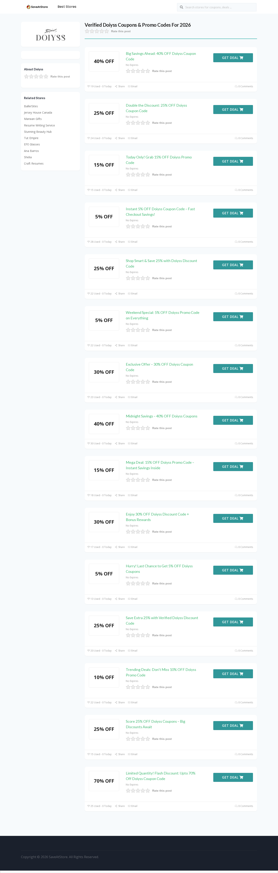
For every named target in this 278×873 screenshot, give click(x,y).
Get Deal (231, 57)
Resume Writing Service (39, 125)
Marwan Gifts (33, 119)
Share (121, 86)
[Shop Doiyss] (51, 34)
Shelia (28, 157)
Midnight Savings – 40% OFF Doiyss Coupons (161, 416)
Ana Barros (31, 151)
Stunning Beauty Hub (38, 132)
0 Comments (245, 86)
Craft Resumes (34, 163)
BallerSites (31, 106)
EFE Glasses (32, 144)
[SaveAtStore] (37, 6)
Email (134, 86)
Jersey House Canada (38, 112)
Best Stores (67, 6)
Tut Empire (31, 138)
